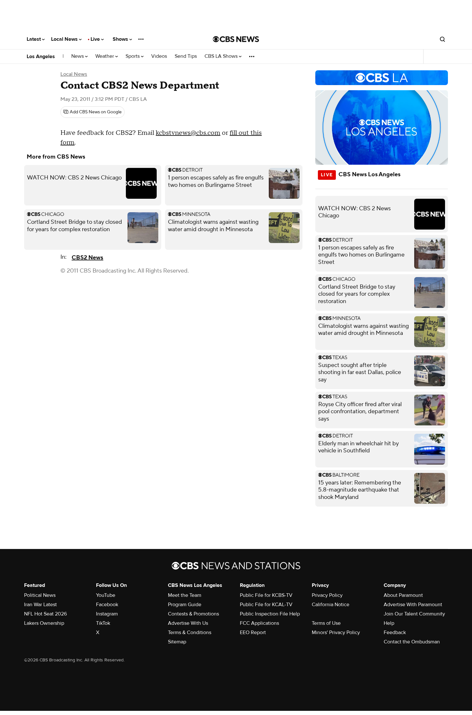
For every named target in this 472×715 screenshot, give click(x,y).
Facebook (107, 604)
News (78, 56)
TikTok (103, 623)
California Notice (330, 604)
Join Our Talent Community (414, 613)
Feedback (395, 632)
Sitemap (177, 641)
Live (96, 39)
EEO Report (253, 632)
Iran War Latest (40, 604)
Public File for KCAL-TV (266, 604)
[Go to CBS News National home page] (236, 39)
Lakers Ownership (44, 623)
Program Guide (184, 604)
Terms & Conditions (189, 632)
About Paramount (403, 595)
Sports (133, 56)
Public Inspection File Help (270, 613)
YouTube (105, 595)
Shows (121, 39)
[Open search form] (442, 39)
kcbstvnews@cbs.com (188, 133)
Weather (105, 56)
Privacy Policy (327, 595)
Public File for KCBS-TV (266, 595)
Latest (34, 39)
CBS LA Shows (222, 56)
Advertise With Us (188, 623)
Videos (159, 56)
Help (389, 623)
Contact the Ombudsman (412, 641)
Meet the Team (184, 595)
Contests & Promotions (193, 613)
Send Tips (186, 56)
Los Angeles (41, 56)
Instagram (107, 613)
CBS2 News (87, 257)
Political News (40, 595)
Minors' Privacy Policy (336, 632)
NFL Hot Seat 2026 (45, 613)
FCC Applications (259, 623)
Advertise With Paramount (413, 604)
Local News (65, 39)
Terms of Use (326, 623)
